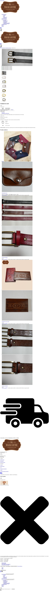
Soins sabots (4, 20)
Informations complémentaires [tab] (5, 113)
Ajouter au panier (2, 111)
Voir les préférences (8, 566)
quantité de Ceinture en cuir (3, 110)
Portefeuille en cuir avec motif (5, 321)
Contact (3, 26)
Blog (2, 25)
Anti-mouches (5, 22)
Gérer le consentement (3, 570)
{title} (2, 567)
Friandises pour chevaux (6, 23)
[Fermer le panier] (1, 478)
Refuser (4, 566)
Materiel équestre (4, 574)
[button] (24, 520)
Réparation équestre (4, 24)
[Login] (0, 28)
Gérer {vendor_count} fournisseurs (6, 564)
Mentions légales (2, 466)
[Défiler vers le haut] (0, 571)
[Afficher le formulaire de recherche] (1, 30)
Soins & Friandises (4, 579)
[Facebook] (1, 473)
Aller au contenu (2, 0)
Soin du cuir (4, 577)
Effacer (12, 109)
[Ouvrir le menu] (1, 46)
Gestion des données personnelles (4, 471)
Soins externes (5, 21)
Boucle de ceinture (2, 109)
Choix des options (4, 259)
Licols (4, 15)
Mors (4, 16)
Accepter (2, 566)
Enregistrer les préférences (14, 566)
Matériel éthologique (4, 18)
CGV (1, 467)
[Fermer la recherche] (1, 588)
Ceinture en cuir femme (5, 257)
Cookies (1, 470)
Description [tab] (3, 112)
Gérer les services (4, 563)
